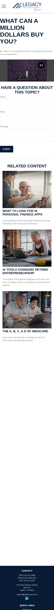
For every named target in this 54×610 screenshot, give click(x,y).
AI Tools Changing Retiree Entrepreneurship (25, 271)
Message (4, 126)
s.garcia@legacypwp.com (27, 594)
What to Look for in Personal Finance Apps (22, 212)
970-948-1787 (30, 578)
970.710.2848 (29, 575)
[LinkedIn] (27, 598)
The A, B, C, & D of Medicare (25, 331)
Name (3, 97)
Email (2, 112)
